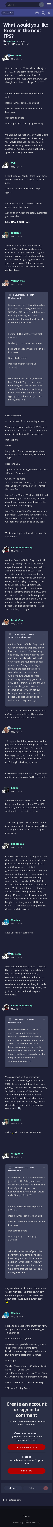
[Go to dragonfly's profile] (6, 1155)
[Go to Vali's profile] (6, 165)
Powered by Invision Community (26, 1522)
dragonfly (17, 1153)
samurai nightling (22, 547)
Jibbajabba (17, 843)
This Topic (31, 4)
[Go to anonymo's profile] (6, 730)
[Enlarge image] (20, 1108)
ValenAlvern (18, 281)
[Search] (41, 4)
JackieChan (17, 620)
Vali (13, 163)
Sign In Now (26, 1470)
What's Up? (23, 44)
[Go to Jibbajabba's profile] (6, 846)
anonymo (16, 728)
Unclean (11, 40)
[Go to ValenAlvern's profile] (6, 283)
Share (14, 1488)
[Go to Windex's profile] (6, 922)
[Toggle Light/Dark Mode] (50, 13)
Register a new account (26, 1447)
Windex (15, 920)
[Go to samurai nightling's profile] (6, 549)
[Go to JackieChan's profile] (6, 622)
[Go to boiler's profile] (6, 790)
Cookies (26, 1516)
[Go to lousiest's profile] (6, 235)
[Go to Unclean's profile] (6, 57)
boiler (14, 788)
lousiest (16, 232)
